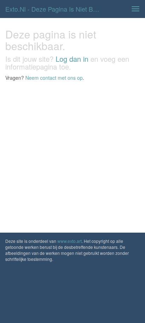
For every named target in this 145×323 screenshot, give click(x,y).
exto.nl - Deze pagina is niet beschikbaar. (55, 8)
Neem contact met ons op (54, 77)
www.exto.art (69, 241)
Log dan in (72, 59)
